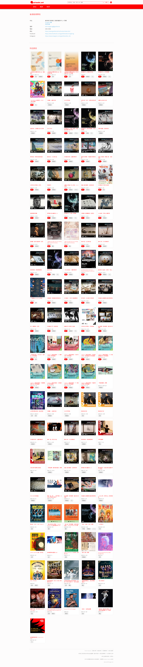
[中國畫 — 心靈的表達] (54, 400)
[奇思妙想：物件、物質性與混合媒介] (88, 89)
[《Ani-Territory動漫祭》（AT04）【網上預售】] (37, 89)
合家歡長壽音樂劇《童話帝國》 (37, 411)
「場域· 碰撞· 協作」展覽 (87, 524)
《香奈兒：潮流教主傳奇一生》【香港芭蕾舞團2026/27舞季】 (105, 609)
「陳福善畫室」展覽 (102, 383)
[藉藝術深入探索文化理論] (71, 315)
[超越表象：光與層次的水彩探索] (37, 118)
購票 (41, 6)
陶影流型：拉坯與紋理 (86, 241)
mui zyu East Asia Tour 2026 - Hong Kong (104, 553)
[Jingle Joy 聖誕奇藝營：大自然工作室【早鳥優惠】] (71, 344)
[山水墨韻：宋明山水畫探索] (105, 202)
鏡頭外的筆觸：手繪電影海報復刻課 (88, 157)
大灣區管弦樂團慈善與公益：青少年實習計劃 (54, 72)
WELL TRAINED (33, 580)
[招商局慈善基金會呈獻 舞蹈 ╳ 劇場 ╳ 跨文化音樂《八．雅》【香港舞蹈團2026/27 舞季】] (71, 570)
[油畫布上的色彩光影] (105, 89)
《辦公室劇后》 (101, 580)
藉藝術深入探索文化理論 (69, 326)
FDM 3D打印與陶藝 (34, 496)
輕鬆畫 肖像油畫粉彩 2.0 (52, 213)
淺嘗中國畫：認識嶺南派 (103, 128)
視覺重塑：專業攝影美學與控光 (54, 298)
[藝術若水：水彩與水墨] (54, 146)
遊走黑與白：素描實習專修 (36, 270)
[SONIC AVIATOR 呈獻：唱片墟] (37, 542)
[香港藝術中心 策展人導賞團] (71, 202)
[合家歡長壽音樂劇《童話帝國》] (37, 400)
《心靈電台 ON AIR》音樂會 (36, 298)
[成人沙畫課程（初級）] (37, 315)
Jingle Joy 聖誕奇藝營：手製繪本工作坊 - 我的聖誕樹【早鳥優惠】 (88, 355)
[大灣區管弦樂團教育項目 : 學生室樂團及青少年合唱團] (71, 61)
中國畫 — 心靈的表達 (51, 411)
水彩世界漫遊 (67, 100)
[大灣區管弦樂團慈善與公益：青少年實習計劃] (54, 61)
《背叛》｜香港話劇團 (86, 609)
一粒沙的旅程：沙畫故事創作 (70, 270)
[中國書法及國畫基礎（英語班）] (88, 202)
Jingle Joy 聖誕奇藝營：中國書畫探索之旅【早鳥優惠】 (37, 383)
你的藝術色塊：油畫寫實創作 (70, 156)
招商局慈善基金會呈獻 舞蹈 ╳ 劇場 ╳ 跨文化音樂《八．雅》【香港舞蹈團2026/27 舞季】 (71, 582)
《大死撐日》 (101, 524)
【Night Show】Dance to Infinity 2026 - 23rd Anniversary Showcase (54, 243)
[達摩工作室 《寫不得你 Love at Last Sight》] (37, 598)
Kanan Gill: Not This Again (70, 609)
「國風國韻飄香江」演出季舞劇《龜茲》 (88, 581)
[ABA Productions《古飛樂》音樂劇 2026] (71, 542)
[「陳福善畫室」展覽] (105, 372)
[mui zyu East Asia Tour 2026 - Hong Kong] (105, 542)
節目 (34, 6)
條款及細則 (110, 650)
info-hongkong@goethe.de (52, 26)
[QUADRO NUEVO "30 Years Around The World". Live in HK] (88, 259)
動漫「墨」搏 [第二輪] (52, 439)
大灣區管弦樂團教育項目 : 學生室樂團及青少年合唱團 (71, 72)
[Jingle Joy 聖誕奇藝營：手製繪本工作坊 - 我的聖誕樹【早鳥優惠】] (88, 344)
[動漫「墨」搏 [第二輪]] (54, 428)
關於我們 (94, 650)
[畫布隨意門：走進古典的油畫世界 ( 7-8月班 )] (105, 457)
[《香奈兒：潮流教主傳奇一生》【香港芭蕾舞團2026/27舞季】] (105, 598)
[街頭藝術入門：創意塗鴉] (54, 315)
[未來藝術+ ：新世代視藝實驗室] (71, 287)
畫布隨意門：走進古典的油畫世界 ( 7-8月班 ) (105, 468)
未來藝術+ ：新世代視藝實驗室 (71, 298)
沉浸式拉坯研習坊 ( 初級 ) (35, 185)
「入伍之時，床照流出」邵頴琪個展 (105, 496)
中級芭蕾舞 (100, 439)
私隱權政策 (104, 650)
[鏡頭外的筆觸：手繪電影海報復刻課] (88, 146)
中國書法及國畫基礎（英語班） (88, 213)
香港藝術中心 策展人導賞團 (70, 213)
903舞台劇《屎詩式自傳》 (103, 185)
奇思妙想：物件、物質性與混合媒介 (88, 101)
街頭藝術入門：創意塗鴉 (52, 326)
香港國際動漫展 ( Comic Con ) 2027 (36, 638)
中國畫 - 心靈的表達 (51, 100)
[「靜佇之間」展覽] (88, 542)
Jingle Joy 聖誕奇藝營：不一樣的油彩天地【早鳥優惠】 (71, 383)
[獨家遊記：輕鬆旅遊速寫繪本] (37, 146)
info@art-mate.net (107, 659)
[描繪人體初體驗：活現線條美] (88, 174)
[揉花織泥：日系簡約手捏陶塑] (88, 287)
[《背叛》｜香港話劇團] (88, 598)
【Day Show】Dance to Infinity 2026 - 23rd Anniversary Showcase (71, 243)
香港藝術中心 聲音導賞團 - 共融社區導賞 (88, 129)
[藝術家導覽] (54, 259)
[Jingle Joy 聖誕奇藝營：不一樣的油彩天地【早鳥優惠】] (71, 372)
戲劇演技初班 (84, 411)
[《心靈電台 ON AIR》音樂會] (37, 287)
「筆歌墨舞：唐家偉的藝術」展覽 (54, 467)
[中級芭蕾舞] (105, 428)
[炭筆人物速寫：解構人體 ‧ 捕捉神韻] (105, 146)
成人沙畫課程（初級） (35, 326)
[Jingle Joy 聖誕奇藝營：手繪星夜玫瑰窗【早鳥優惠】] (88, 372)
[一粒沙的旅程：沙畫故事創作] (71, 259)
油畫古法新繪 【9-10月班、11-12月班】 (71, 185)
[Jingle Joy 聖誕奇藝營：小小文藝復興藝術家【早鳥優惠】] (105, 344)
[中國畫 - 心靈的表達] (54, 89)
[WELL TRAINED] (37, 570)
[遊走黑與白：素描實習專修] (37, 259)
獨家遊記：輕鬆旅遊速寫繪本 (36, 156)
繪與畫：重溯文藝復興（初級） (37, 241)
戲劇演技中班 (101, 411)
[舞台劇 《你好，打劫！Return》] (37, 513)
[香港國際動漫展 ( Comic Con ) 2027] (37, 626)
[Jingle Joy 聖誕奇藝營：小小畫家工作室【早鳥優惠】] (54, 344)
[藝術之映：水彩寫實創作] (105, 231)
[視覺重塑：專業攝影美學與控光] (54, 287)
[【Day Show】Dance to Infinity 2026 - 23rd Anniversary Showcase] (71, 231)
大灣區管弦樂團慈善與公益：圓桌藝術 (37, 72)
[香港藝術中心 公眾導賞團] (105, 61)
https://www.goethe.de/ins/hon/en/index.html (57, 31)
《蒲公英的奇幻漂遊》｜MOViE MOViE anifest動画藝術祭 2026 (54, 525)
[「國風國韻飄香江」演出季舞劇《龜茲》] (88, 570)
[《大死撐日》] (105, 513)
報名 (32, 76)
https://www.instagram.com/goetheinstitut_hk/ (58, 36)
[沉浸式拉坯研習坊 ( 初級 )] (37, 174)
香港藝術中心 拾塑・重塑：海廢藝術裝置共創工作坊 (71, 129)
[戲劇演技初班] (88, 400)
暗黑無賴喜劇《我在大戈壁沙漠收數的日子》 (54, 581)
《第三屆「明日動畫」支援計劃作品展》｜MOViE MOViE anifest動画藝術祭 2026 (71, 525)
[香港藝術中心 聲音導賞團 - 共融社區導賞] (88, 118)
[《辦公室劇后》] (105, 570)
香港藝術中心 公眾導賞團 (103, 72)
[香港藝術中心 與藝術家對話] (88, 61)
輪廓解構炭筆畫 (33, 213)
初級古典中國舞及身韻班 (35, 467)
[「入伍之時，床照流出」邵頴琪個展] (105, 485)
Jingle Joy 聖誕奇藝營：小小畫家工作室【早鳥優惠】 (54, 355)
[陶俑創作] (54, 174)
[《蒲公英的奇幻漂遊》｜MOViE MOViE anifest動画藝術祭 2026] (54, 513)
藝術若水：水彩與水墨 (52, 156)
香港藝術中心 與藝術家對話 (87, 72)
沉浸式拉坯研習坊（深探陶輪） (88, 326)
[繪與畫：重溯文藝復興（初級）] (37, 231)
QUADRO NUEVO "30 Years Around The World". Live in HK (87, 270)
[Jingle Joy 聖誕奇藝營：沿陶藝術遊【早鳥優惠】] (54, 372)
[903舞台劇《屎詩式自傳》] (105, 174)
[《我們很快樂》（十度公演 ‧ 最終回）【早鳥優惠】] (37, 344)
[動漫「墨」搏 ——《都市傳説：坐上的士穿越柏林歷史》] (54, 485)
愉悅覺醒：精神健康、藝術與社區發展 (105, 327)
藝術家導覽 (49, 270)
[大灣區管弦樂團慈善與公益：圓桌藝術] (37, 61)
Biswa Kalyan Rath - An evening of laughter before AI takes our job (54, 610)
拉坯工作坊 (49, 128)
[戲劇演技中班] (105, 400)
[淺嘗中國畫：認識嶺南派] (105, 118)
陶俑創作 (49, 185)
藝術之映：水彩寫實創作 (103, 241)
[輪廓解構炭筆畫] (37, 202)
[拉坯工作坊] (54, 118)
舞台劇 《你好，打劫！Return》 (37, 524)
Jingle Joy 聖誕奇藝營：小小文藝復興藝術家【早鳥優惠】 (105, 355)
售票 (48, 6)
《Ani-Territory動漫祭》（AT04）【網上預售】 (37, 101)
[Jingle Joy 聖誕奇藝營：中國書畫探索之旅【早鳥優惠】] (37, 372)
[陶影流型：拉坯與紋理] (88, 231)
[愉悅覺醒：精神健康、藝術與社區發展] (105, 315)
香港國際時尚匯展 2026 (52, 552)
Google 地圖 (48, 22)
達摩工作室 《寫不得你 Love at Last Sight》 (37, 609)
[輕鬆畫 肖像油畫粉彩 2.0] (54, 202)
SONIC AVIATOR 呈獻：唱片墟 (36, 552)
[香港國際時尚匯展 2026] (54, 542)
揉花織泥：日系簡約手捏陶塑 (87, 298)
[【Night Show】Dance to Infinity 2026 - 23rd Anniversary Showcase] (54, 231)
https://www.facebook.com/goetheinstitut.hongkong (59, 33)
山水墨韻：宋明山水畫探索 (104, 213)
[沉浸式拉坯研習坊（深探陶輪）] (88, 315)
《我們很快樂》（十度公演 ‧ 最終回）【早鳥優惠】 (37, 355)
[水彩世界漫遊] (71, 89)
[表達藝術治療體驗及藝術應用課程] (105, 287)
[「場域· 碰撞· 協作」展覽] (88, 513)
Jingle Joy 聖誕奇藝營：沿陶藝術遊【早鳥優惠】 (54, 383)
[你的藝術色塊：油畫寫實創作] (71, 146)
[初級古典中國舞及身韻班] (37, 457)
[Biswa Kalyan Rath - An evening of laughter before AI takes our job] (54, 598)
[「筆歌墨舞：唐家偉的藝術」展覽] (54, 457)
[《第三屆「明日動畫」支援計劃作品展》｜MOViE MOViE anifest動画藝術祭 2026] (71, 513)
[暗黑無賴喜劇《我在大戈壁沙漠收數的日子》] (54, 570)
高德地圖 (47, 24)
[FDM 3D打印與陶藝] (37, 485)
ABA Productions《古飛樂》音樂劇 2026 (71, 553)
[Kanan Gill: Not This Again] (71, 598)
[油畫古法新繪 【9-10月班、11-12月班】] (71, 174)
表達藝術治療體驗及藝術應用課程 (105, 298)
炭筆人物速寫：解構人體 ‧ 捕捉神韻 (105, 157)
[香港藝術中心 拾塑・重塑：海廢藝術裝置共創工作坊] (71, 118)
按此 (112, 656)
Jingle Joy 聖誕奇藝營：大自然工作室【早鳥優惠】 (71, 355)
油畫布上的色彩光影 (102, 100)
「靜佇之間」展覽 (85, 552)
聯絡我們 (99, 650)
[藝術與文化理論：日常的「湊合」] (105, 259)
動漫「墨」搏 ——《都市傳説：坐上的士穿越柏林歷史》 (54, 496)
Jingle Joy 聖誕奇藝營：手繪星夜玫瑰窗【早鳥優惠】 (88, 383)
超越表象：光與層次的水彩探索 (37, 128)
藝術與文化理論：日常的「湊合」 (105, 270)
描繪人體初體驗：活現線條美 (87, 185)
